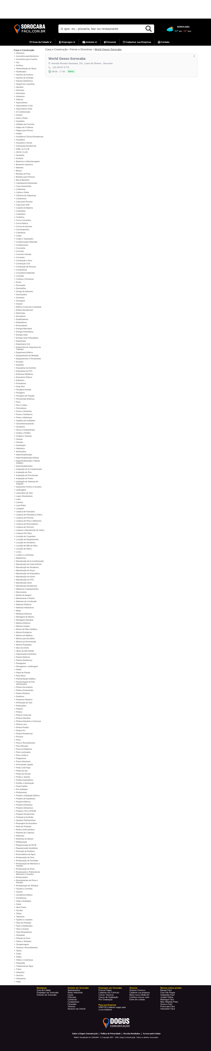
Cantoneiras (21, 199)
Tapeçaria (20, 917)
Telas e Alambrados (24, 926)
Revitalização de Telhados (27, 886)
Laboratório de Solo (24, 493)
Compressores (22, 245)
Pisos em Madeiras (24, 749)
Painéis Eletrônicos (24, 660)
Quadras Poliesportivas (26, 820)
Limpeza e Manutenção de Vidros (30, 530)
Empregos (67, 42)
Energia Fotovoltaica (24, 332)
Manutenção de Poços (25, 570)
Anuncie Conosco (137, 990)
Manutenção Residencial (26, 586)
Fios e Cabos (21, 405)
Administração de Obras (26, 68)
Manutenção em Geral (25, 577)
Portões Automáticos (24, 780)
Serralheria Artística (24, 895)
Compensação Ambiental (26, 242)
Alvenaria (20, 90)
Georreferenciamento (25, 424)
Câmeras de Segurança (26, 195)
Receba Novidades (131, 1034)
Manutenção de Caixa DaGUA (29, 564)
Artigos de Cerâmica (24, 127)
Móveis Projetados (24, 645)
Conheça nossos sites (139, 997)
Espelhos (20, 365)
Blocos (19, 171)
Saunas (19, 892)
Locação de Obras (24, 549)
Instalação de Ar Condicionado (29, 469)
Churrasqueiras (22, 229)
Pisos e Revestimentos (25, 743)
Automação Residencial (26, 146)
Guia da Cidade (41, 42)
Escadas (19, 362)
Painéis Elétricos (23, 657)
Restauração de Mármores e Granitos (28, 865)
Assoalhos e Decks (24, 143)
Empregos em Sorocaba (47, 992)
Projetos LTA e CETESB (26, 811)
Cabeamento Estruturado (26, 183)
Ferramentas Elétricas (25, 399)
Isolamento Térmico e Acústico (29, 487)
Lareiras (19, 502)
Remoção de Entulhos (25, 851)
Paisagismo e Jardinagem (27, 666)
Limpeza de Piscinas (25, 518)
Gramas (19, 439)
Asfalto (19, 134)
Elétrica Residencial (24, 310)
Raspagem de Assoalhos (26, 823)
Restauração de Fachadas (27, 861)
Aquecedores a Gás (24, 106)
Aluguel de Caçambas (25, 84)
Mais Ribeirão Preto (169, 1002)
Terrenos (71, 1006)
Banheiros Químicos (24, 164)
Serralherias (21, 898)
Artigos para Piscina (24, 130)
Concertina (20, 248)
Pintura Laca (21, 724)
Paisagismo (21, 663)
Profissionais (21, 792)
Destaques (42, 988)
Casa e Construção (24, 50)
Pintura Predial (22, 727)
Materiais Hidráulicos (25, 608)
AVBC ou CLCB (22, 149)
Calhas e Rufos (22, 192)
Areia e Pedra (22, 118)
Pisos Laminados (23, 752)
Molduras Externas (24, 614)
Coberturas (20, 233)
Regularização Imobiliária (27, 848)
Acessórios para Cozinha (26, 59)
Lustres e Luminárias (25, 555)
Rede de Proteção (23, 826)
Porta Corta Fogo (23, 768)
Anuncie (111, 42)
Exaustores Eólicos (24, 377)
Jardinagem (21, 490)
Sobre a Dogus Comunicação (85, 1034)
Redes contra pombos (25, 830)
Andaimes (20, 96)
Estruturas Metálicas (24, 374)
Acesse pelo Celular (152, 1034)
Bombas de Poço (23, 174)
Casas (70, 995)
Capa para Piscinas (24, 202)
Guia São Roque (167, 992)
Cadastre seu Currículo (109, 992)
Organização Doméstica (26, 654)
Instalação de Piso (24, 472)
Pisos (18, 740)
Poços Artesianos (23, 761)
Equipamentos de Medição (27, 356)
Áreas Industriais (75, 992)
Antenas (19, 99)
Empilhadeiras (22, 319)
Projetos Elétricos (23, 802)
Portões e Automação (25, 783)
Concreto (20, 251)
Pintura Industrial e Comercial (28, 721)
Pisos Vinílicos (22, 755)
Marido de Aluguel (23, 595)
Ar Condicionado (23, 112)
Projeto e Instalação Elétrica (28, 795)
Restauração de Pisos (25, 869)
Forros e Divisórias (24, 411)
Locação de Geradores (25, 543)
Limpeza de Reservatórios (27, 524)
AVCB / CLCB (21, 152)
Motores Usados (23, 626)
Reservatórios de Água (25, 854)
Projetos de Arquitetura (25, 799)
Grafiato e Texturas (24, 436)
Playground (21, 758)
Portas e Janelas (23, 777)
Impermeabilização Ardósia (27, 458)
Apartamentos (74, 990)
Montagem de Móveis (25, 617)
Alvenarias (20, 93)
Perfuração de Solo (24, 703)
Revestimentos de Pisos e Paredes (27, 881)
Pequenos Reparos (24, 699)
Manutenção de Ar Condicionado (30, 561)
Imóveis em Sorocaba (46, 995)
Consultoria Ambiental (25, 273)
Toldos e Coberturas (24, 960)
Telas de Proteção (23, 923)
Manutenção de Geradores (27, 567)
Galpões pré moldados (25, 421)
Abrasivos (20, 53)
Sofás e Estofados (23, 901)
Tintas (18, 954)
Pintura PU (20, 730)
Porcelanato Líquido (24, 765)
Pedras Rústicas (23, 693)
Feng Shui (20, 386)
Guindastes (21, 445)
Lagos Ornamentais (24, 496)
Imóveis (90, 42)
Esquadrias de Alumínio (26, 368)
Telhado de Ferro (23, 938)
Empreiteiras (21, 322)
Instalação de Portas (24, 478)
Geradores (20, 427)
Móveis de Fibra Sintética (26, 629)
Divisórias (20, 298)
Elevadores (21, 316)
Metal (18, 611)
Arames (19, 115)
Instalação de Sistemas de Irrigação (27, 483)
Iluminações (21, 451)
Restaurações (22, 877)
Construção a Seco (24, 260)
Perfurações (21, 706)
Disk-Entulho (21, 295)
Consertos (20, 257)
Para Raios (20, 676)
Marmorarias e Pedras (25, 598)
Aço (17, 62)
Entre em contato (137, 999)
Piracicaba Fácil (167, 1006)
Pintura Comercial (23, 715)
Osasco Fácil (166, 1004)
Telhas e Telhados (23, 941)
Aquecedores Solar (24, 109)
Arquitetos (20, 121)
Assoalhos (20, 140)
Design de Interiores (24, 291)
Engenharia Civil (23, 344)
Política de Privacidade (111, 1034)
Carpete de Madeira (24, 208)
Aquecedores (21, 103)
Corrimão (20, 276)
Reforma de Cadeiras (25, 833)
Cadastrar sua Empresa (138, 42)
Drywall (19, 304)
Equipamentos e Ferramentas (28, 359)
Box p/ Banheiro (23, 180)
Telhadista (20, 935)
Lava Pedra (21, 505)
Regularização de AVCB (26, 845)
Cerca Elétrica (22, 223)
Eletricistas (20, 313)
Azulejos (19, 158)
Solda (18, 904)
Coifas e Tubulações (24, 239)
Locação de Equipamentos (27, 539)
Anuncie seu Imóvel (76, 1009)
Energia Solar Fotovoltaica (27, 338)
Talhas (19, 913)
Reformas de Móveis (24, 839)
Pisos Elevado (22, 746)
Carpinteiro (20, 214)
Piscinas (19, 737)
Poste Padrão (21, 786)
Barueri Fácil (166, 990)
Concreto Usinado (23, 254)
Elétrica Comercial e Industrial (28, 307)
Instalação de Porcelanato (27, 475)
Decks (18, 282)
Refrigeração (21, 842)
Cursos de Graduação (108, 997)
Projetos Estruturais (24, 805)
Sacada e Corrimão (24, 889)
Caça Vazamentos (23, 186)
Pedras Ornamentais (24, 690)
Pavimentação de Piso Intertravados (25, 683)
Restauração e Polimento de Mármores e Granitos (28, 873)
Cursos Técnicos (106, 995)
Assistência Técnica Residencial (29, 137)
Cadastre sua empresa (139, 992)
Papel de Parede (23, 673)
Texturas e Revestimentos (27, 948)
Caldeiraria (20, 189)
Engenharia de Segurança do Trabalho (28, 348)
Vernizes (19, 975)
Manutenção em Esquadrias (28, 573)
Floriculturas (21, 408)
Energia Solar (22, 335)
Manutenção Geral (24, 583)
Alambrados (21, 72)
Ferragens (20, 393)
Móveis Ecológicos (24, 632)
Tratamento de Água (24, 966)
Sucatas (19, 910)
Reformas (20, 836)
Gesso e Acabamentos (25, 430)
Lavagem (20, 508)
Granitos (19, 442)
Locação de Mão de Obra (26, 546)
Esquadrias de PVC (24, 371)
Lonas (18, 552)
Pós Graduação (105, 999)
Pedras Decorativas (24, 687)
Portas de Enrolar (23, 774)
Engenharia (21, 341)
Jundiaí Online (166, 997)
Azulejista (20, 155)
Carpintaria (20, 211)
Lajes (18, 499)
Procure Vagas (105, 990)
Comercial (72, 999)
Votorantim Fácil (167, 1009)
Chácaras (72, 997)
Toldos (19, 957)
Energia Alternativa (24, 329)
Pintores (19, 709)
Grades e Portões (23, 433)
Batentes (19, 168)
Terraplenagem (22, 944)
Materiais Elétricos (24, 604)
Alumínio (19, 87)
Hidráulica (20, 448)
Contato (164, 42)
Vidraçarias (21, 978)
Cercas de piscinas (24, 226)
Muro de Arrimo (22, 648)
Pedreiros (20, 696)
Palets (18, 669)
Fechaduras (21, 383)
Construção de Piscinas (26, 267)
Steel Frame (21, 907)
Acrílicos (19, 65)
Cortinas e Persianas (25, 279)
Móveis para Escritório (25, 639)
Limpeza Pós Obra (24, 533)
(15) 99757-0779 (61, 67)
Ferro (18, 402)
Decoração (20, 285)
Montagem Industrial (24, 620)
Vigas (18, 982)
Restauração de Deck (25, 857)
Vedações (20, 972)
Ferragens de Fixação (25, 396)
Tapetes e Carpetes (24, 920)
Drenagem (20, 301)
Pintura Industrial (23, 718)
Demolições (21, 288)
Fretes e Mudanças (24, 417)
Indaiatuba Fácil (167, 995)
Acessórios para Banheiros (27, 56)
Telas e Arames (22, 929)
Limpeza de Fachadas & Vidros (29, 515)
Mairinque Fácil (167, 999)
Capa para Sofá (22, 205)
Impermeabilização (24, 455)
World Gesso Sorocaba (108, 49)
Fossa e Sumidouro (24, 414)
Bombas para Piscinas (25, 177)
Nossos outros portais (170, 988)
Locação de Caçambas (26, 536)
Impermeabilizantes (24, 466)
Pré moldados (22, 789)
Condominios (73, 1002)
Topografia (20, 963)
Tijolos (19, 951)
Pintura (19, 712)
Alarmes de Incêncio (24, 75)
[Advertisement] (105, 9)
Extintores (20, 380)
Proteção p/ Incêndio (24, 817)
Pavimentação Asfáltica (26, 679)
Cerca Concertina (23, 220)
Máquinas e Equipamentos (27, 589)
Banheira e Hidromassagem (28, 161)
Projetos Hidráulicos (24, 808)
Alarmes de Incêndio (24, 78)
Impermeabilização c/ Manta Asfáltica (28, 462)
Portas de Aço (22, 771)
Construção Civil (23, 264)
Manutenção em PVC (25, 580)
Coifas (18, 236)
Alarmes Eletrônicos (24, 81)
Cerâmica (20, 217)
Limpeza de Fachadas (25, 512)
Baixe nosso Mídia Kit (139, 995)
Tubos (18, 969)
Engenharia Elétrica (24, 352)
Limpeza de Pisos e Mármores (29, 521)
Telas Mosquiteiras (24, 932)
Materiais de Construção (26, 601)
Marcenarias (21, 592)
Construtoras (21, 270)
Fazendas (72, 1004)
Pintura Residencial (24, 734)
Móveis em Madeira (24, 635)
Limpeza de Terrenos (25, 527)
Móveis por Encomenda (26, 642)
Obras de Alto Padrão (25, 651)
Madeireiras (21, 558)
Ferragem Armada (23, 390)
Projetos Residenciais (25, 814)
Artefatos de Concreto (25, 124)
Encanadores (21, 325)
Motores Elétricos (23, 623)
